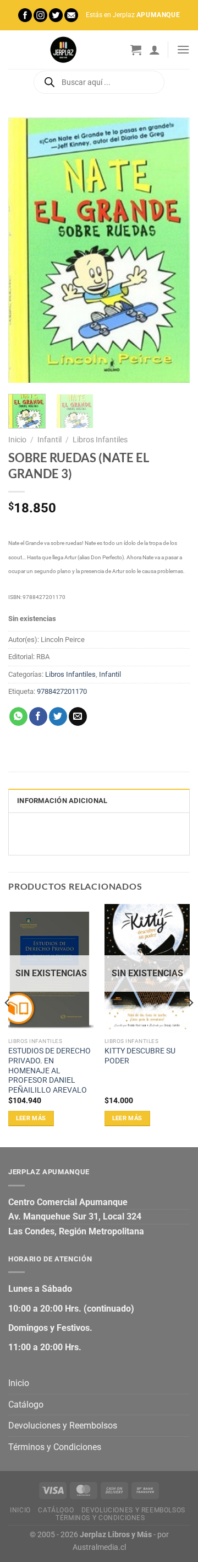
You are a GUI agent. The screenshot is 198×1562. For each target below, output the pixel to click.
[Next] (172, 249)
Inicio (17, 439)
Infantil (49, 439)
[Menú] (183, 49)
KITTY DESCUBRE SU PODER (140, 1055)
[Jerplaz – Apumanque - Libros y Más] (63, 49)
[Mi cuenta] (154, 50)
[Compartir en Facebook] (38, 716)
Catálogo (25, 1404)
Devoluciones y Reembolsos (62, 1425)
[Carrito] (135, 50)
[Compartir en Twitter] (58, 716)
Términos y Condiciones (54, 1447)
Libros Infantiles (100, 439)
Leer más (31, 1118)
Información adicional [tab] (62, 800)
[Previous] (26, 249)
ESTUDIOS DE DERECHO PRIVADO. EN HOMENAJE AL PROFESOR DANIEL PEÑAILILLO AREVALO (49, 1070)
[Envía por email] (78, 716)
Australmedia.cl (99, 1547)
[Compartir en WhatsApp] (18, 716)
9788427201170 (62, 691)
